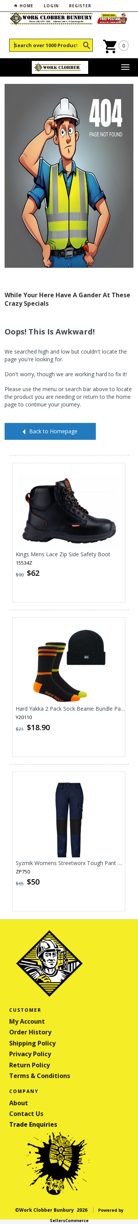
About (18, 1103)
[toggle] (125, 67)
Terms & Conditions (39, 1076)
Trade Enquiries (33, 1124)
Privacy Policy (30, 1054)
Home (25, 5)
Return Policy (29, 1065)
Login (51, 5)
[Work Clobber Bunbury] (60, 67)
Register (80, 5)
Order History (30, 1032)
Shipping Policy (32, 1043)
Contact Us (26, 1113)
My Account (27, 1021)
